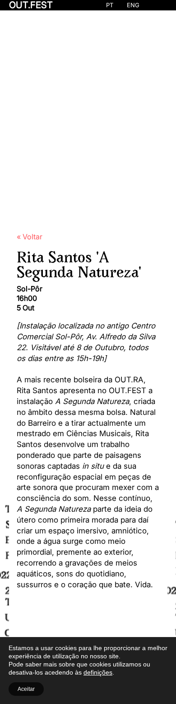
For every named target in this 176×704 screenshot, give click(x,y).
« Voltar (29, 236)
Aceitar (26, 689)
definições (97, 672)
